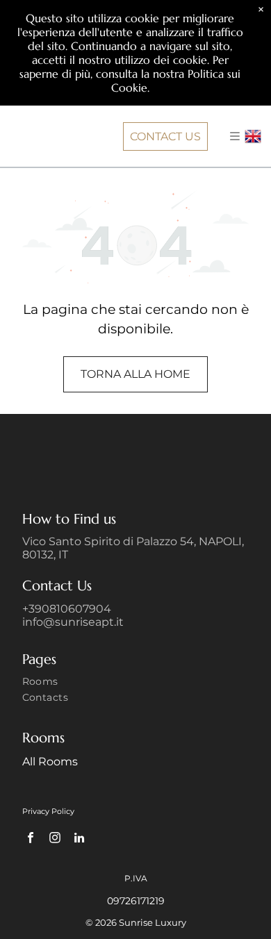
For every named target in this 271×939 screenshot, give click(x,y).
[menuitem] (135, 683)
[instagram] (55, 839)
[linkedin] (79, 839)
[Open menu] (235, 136)
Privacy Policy (48, 811)
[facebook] (31, 839)
